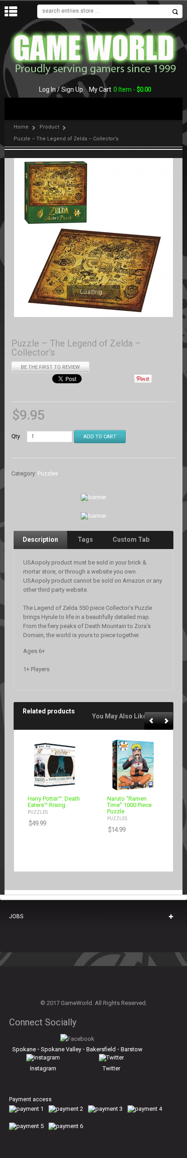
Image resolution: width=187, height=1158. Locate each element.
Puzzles (48, 473)
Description (40, 539)
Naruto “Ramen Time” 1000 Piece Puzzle (129, 805)
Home (21, 127)
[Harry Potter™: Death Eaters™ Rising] (54, 765)
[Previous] (151, 721)
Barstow (132, 1049)
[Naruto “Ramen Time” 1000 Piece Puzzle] (133, 765)
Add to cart (67, 783)
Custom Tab (131, 539)
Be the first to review (50, 367)
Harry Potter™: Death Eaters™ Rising (54, 802)
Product (49, 127)
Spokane (24, 1049)
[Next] (166, 721)
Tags (85, 539)
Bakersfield (101, 1049)
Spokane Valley (61, 1049)
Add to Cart (100, 437)
